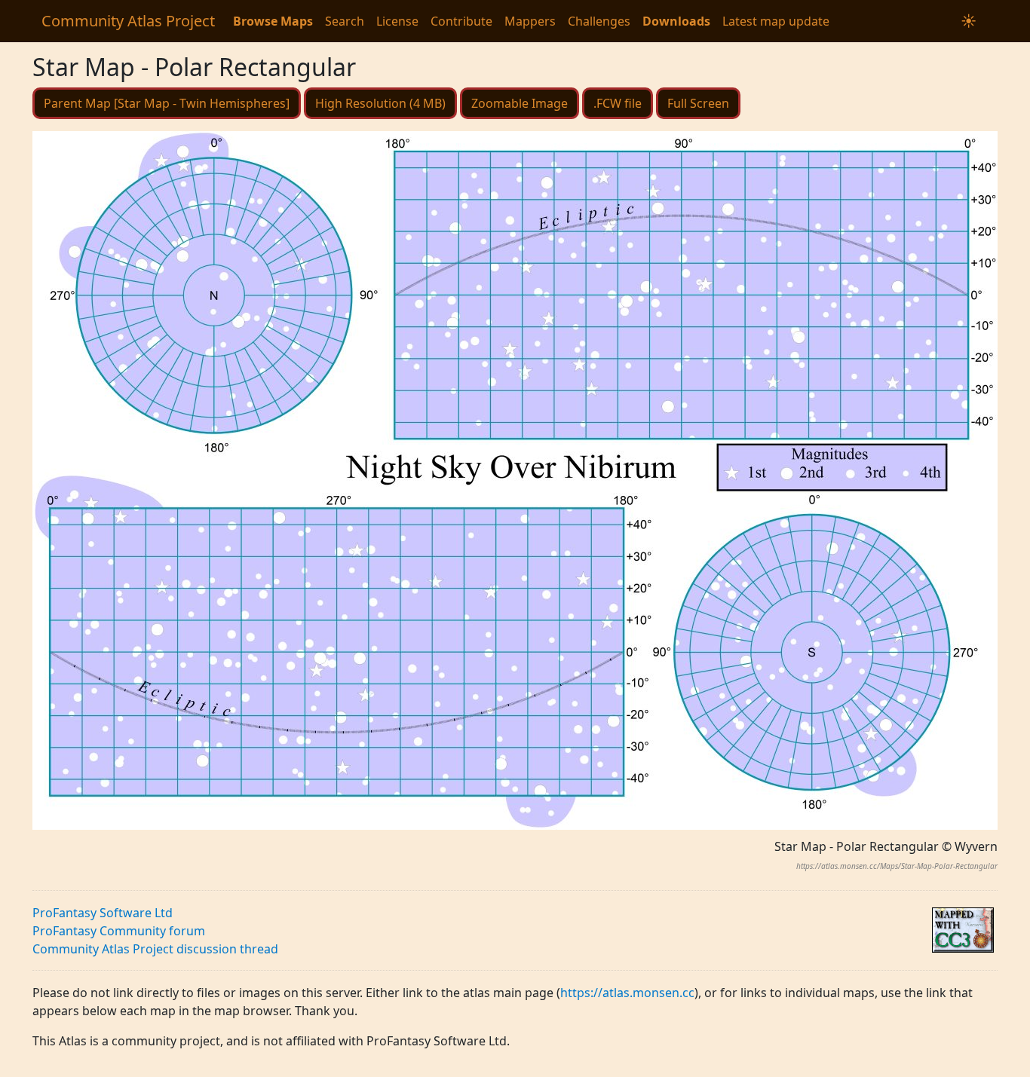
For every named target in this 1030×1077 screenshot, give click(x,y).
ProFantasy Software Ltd (102, 912)
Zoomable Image (519, 103)
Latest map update (775, 21)
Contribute (461, 21)
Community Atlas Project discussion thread (155, 949)
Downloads (676, 21)
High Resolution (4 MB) (380, 103)
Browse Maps (273, 21)
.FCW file (617, 103)
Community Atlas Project (128, 21)
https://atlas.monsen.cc (627, 992)
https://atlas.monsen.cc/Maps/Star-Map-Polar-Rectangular (897, 866)
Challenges (599, 21)
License (397, 21)
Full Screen (698, 103)
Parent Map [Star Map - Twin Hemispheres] (167, 103)
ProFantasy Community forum (118, 930)
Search (344, 21)
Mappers (530, 21)
